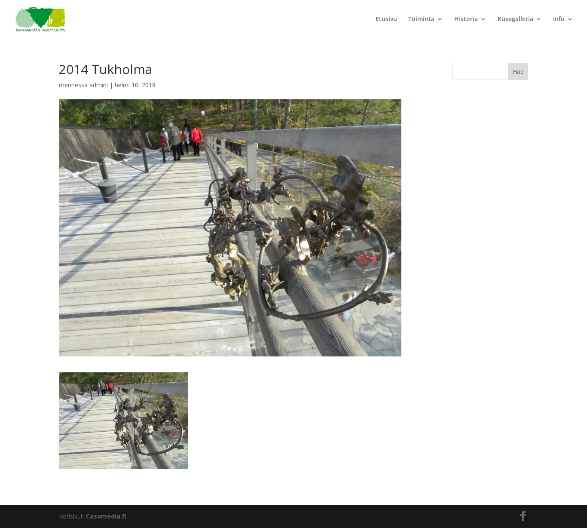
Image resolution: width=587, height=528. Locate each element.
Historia (466, 19)
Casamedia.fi (106, 516)
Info (559, 19)
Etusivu (386, 19)
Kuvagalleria (515, 19)
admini (98, 85)
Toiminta (421, 19)
